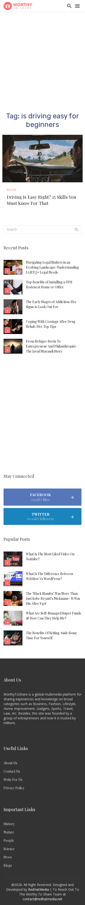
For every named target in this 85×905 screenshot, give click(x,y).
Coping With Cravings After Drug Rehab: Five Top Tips (50, 324)
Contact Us (12, 771)
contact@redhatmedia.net (42, 899)
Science (9, 849)
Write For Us (13, 779)
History (9, 824)
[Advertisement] (42, 57)
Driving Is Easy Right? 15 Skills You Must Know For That (41, 200)
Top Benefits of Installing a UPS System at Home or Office (49, 284)
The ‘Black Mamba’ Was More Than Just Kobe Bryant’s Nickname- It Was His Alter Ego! (53, 598)
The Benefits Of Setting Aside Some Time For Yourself (51, 635)
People (9, 840)
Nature (9, 832)
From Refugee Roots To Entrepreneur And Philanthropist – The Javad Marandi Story (52, 346)
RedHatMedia (38, 889)
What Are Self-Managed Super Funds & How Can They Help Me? (53, 615)
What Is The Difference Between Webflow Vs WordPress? (49, 576)
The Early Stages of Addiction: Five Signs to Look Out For (51, 304)
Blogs (11, 189)
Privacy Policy (14, 788)
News (8, 857)
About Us (10, 763)
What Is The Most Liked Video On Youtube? (50, 556)
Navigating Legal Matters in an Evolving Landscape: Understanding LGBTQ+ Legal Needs (52, 267)
